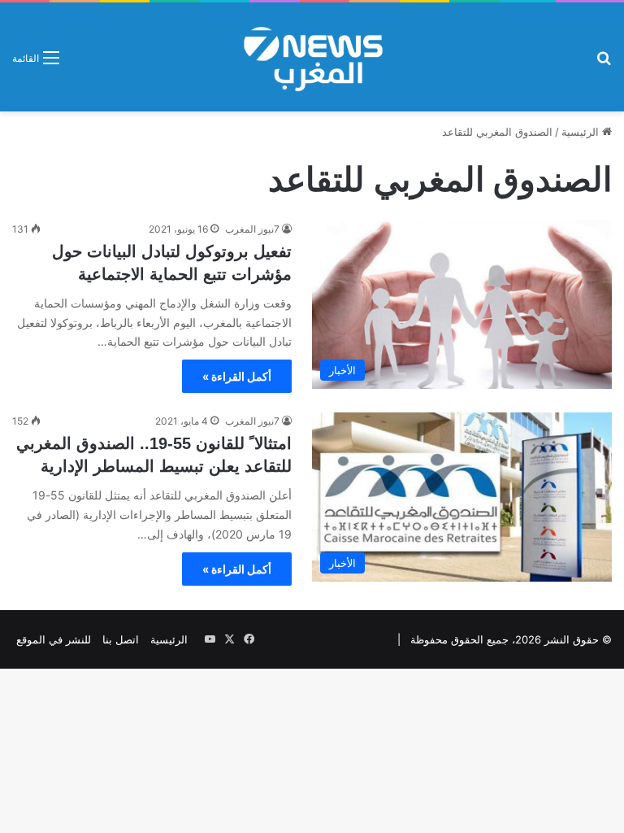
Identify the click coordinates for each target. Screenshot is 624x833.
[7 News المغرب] (312, 57)
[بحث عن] (604, 63)
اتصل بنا (120, 639)
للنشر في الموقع (53, 639)
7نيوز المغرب (252, 229)
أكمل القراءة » (236, 376)
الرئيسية (581, 131)
